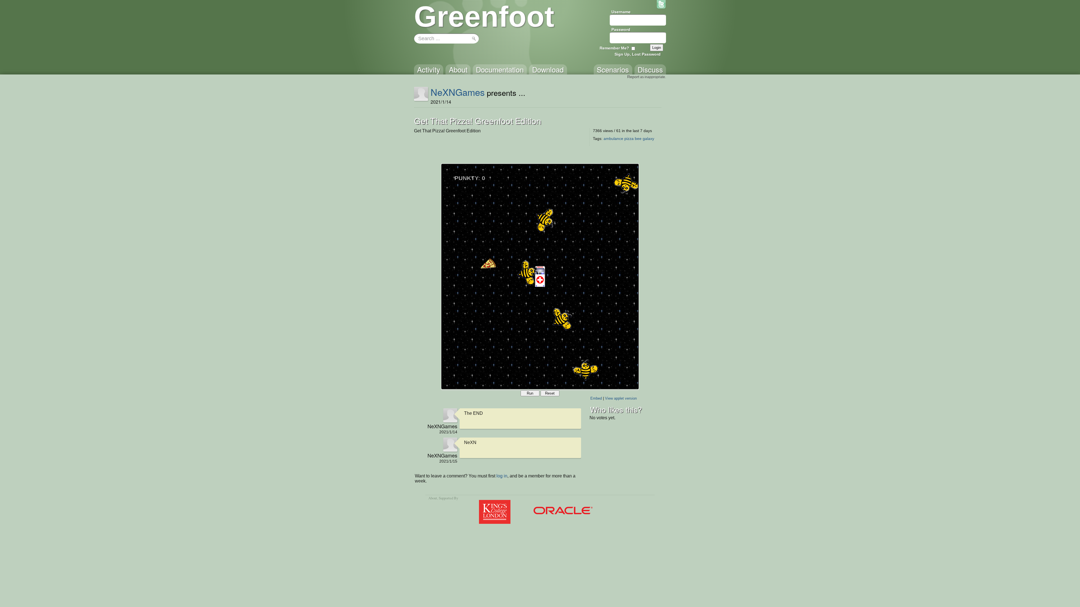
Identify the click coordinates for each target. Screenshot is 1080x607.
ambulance (613, 138)
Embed (596, 398)
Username (621, 12)
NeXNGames (458, 91)
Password (620, 29)
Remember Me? (614, 48)
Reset (550, 393)
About (432, 497)
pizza (629, 138)
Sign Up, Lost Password (638, 54)
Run (530, 393)
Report (633, 76)
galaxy (648, 138)
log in (501, 476)
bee (638, 138)
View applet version (621, 398)
